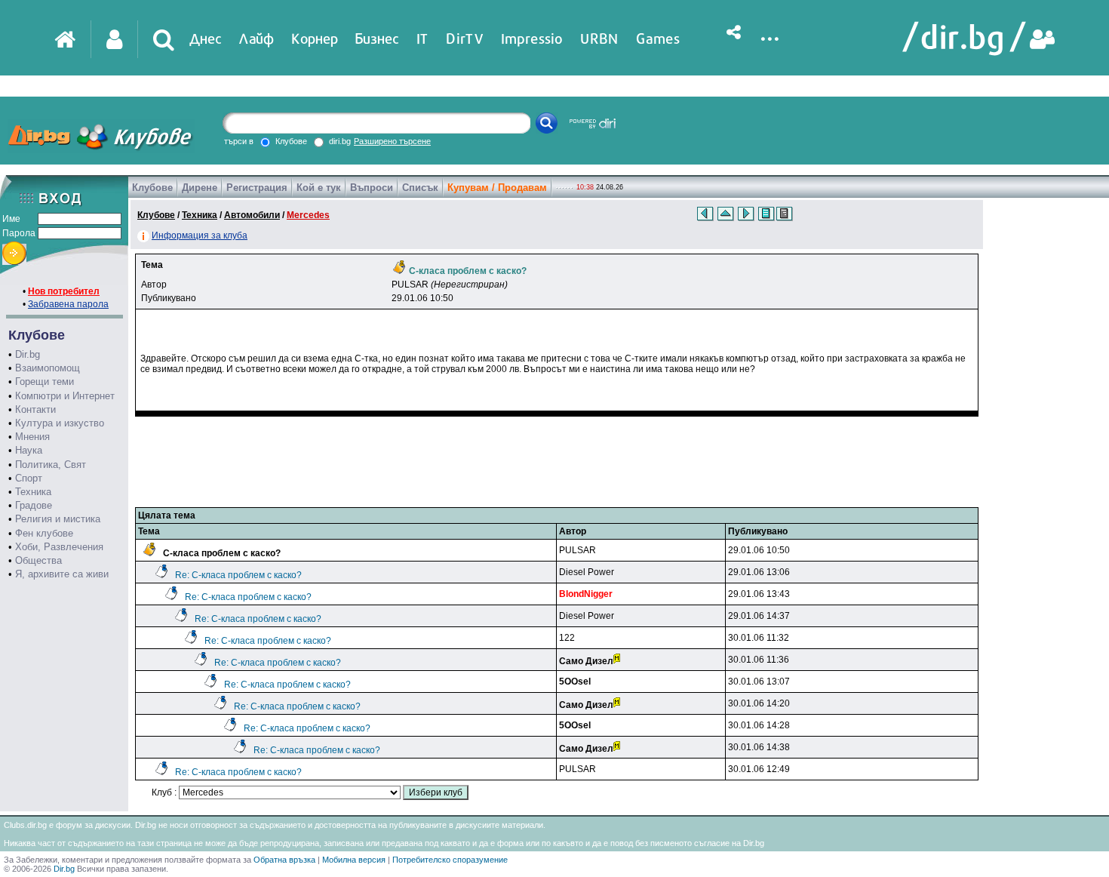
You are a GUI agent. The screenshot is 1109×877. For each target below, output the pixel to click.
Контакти (35, 409)
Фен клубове (44, 533)
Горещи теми (44, 381)
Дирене (199, 187)
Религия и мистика (57, 519)
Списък (420, 187)
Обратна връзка (284, 859)
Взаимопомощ (47, 368)
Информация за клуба (199, 235)
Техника (33, 491)
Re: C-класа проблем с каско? (238, 575)
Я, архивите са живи (62, 574)
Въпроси (371, 187)
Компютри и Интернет (65, 396)
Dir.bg (27, 354)
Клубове (152, 187)
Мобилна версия (354, 859)
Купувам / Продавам (497, 187)
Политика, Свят (50, 464)
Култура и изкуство (59, 423)
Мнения (32, 436)
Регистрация (256, 187)
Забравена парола (68, 304)
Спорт (28, 478)
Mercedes (308, 215)
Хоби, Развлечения (59, 546)
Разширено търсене (392, 141)
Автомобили (252, 215)
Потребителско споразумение (450, 859)
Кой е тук (318, 187)
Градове (33, 505)
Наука (28, 450)
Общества (38, 560)
